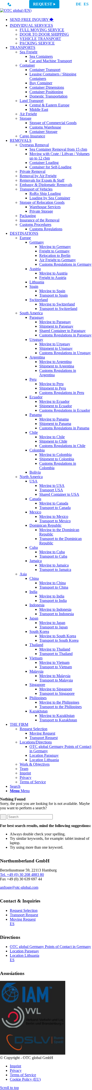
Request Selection (24, 910)
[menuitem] (51, 20)
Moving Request (23, 919)
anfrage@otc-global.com (19, 887)
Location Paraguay (24, 951)
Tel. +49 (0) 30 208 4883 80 (22, 874)
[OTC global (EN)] (15, 10)
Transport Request (24, 915)
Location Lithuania (24, 955)
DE (78, 4)
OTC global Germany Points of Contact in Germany (50, 947)
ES (86, 4)
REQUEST (42, 4)
